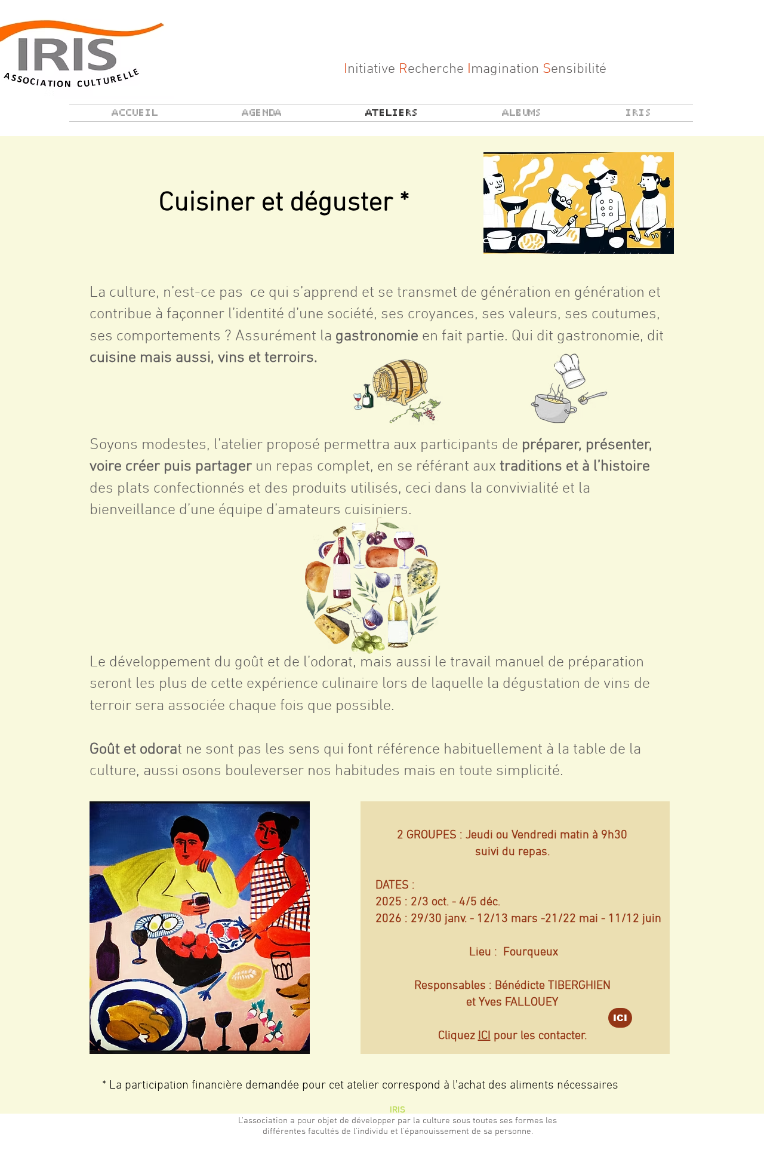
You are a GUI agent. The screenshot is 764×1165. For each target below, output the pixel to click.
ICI (484, 1036)
